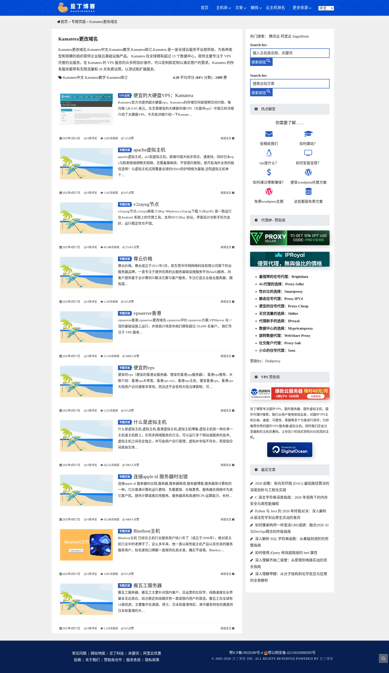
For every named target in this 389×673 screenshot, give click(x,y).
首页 (204, 8)
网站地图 (98, 653)
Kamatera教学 (95, 77)
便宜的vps (143, 367)
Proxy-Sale (292, 343)
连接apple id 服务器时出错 (160, 476)
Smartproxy (293, 291)
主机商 (222, 8)
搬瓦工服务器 (147, 585)
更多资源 (300, 8)
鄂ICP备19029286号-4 (246, 653)
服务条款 (133, 660)
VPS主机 (124, 95)
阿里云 (286, 36)
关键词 (133, 653)
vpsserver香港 (147, 313)
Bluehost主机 (146, 531)
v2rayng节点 (146, 204)
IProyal (293, 321)
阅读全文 (226, 138)
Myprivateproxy (300, 328)
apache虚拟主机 (149, 150)
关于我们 (92, 660)
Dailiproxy (272, 361)
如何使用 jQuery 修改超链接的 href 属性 (286, 553)
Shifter (293, 313)
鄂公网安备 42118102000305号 (292, 653)
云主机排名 (275, 8)
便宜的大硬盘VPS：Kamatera (163, 95)
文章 (239, 8)
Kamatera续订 (117, 77)
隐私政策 (152, 660)
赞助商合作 (113, 660)
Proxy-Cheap (298, 306)
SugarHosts (300, 36)
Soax (291, 350)
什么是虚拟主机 (150, 422)
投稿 (77, 660)
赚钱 (254, 8)
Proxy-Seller (294, 284)
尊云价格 (142, 258)
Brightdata (300, 277)
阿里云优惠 (152, 653)
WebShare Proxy (297, 336)
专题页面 (78, 22)
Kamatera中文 (73, 77)
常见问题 (79, 653)
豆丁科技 (116, 653)
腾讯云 (274, 36)
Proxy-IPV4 (293, 299)
